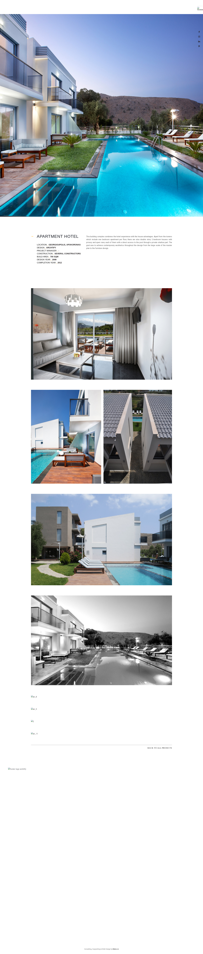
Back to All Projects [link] (160, 748)
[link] (200, 8)
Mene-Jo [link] (116, 949)
